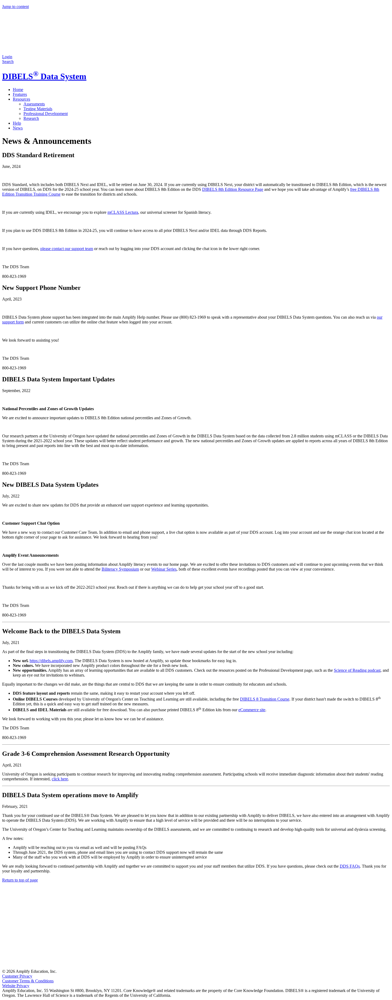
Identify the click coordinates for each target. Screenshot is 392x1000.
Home (18, 89)
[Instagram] (123, 925)
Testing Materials (37, 108)
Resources (21, 99)
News (18, 128)
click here (60, 779)
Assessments (34, 104)
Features (20, 94)
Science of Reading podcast (357, 670)
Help (17, 123)
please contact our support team (66, 248)
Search (8, 61)
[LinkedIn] (285, 925)
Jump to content (15, 6)
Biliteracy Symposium (120, 569)
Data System (44, 76)
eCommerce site (251, 709)
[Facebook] (42, 925)
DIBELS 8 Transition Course (264, 699)
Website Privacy (15, 985)
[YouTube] (42, 966)
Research (31, 118)
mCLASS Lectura (122, 212)
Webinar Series (164, 569)
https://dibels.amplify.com (51, 660)
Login (7, 56)
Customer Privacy (17, 976)
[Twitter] (204, 925)
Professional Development (45, 113)
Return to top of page (20, 880)
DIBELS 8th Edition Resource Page (232, 189)
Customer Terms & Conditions (28, 981)
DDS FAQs (350, 866)
